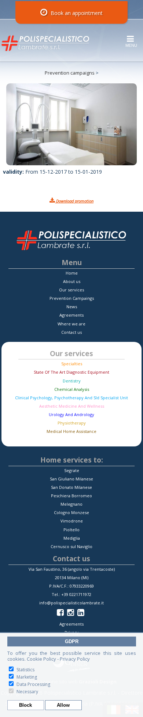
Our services (71, 290)
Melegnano (71, 504)
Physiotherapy (72, 423)
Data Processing (33, 684)
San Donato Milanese (71, 487)
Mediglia (71, 538)
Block (25, 705)
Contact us (71, 332)
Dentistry (72, 381)
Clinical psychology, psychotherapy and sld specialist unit (71, 397)
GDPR (71, 641)
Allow (63, 705)
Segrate (71, 470)
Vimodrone (71, 521)
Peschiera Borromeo (71, 495)
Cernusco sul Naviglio (71, 546)
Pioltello (71, 529)
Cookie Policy (41, 659)
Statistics (25, 670)
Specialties (71, 363)
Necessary (27, 691)
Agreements (71, 315)
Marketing (26, 677)
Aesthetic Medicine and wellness (71, 406)
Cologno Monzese (71, 512)
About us (71, 281)
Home (72, 273)
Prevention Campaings (72, 298)
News (71, 306)
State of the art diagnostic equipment (71, 372)
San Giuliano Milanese (71, 479)
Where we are (71, 324)
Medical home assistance (71, 431)
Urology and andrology (71, 414)
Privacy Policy (75, 659)
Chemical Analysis (71, 389)
